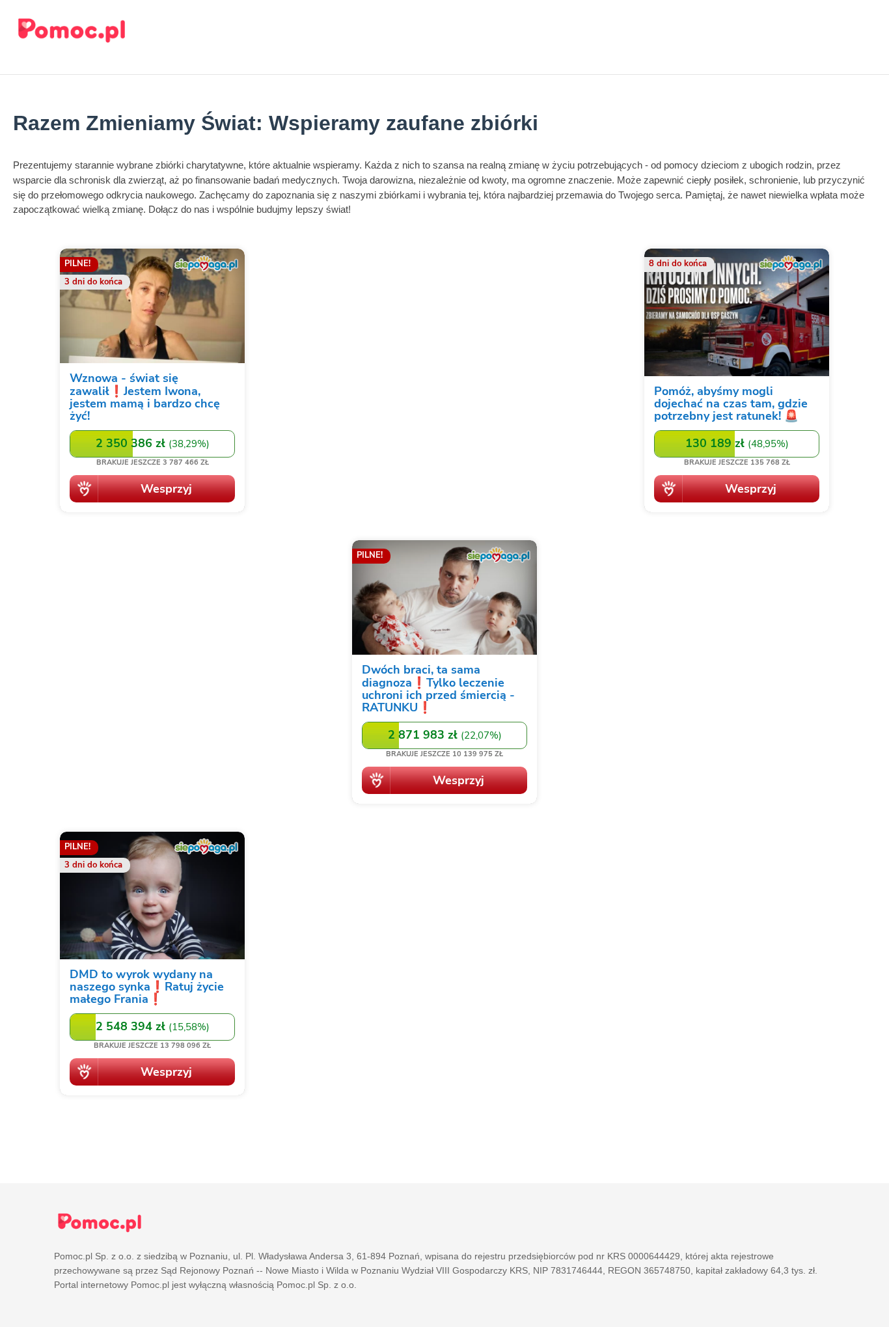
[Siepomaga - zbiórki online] (152, 382)
